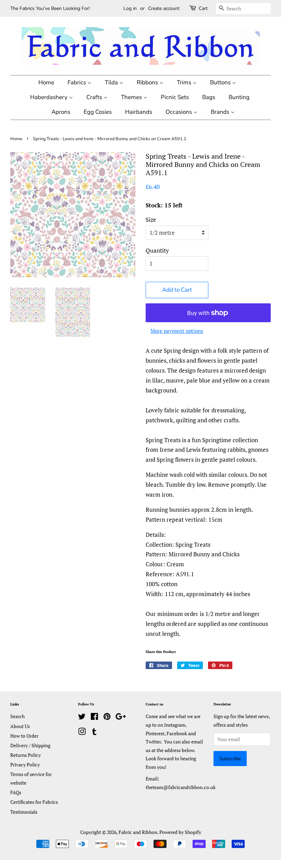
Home (46, 82)
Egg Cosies (98, 112)
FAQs (15, 792)
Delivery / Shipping (30, 745)
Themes (132, 97)
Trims (185, 82)
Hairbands (138, 112)
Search (17, 716)
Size (151, 219)
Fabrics (77, 82)
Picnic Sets (175, 97)
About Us (20, 726)
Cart (203, 8)
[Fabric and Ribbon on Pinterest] (107, 717)
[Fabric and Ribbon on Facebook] (94, 717)
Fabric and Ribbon (138, 832)
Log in (130, 8)
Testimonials (23, 812)
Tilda (112, 82)
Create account (164, 8)
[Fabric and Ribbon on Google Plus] (120, 717)
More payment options (176, 330)
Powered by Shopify (180, 832)
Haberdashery (49, 97)
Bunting (239, 97)
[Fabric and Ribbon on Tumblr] (94, 732)
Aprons (60, 112)
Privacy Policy (25, 764)
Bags (208, 97)
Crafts (94, 97)
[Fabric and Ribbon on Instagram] (82, 732)
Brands (221, 112)
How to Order (24, 735)
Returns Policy (25, 755)
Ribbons (148, 82)
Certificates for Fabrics (34, 802)
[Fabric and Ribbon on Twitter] (82, 717)
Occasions (179, 112)
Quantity (157, 250)
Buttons (221, 82)
